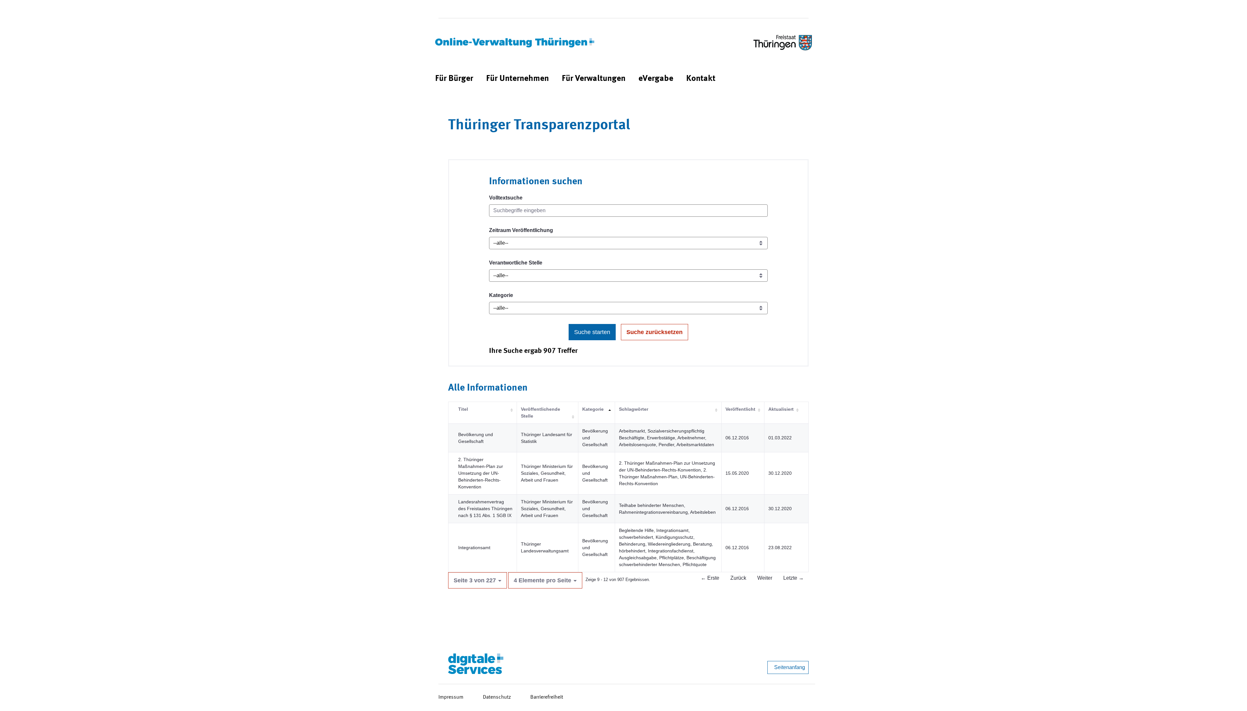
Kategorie (501, 295)
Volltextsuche (506, 197)
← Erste (710, 578)
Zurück (738, 578)
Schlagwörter (633, 409)
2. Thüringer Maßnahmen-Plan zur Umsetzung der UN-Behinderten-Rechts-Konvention (480, 473)
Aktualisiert (781, 409)
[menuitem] (454, 78)
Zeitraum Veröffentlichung (521, 230)
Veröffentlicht (740, 409)
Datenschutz (497, 697)
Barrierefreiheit (546, 697)
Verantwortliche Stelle (515, 262)
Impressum (450, 697)
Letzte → (793, 578)
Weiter (764, 578)
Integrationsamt (474, 547)
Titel (463, 409)
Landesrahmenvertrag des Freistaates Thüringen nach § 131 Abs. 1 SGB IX (485, 508)
